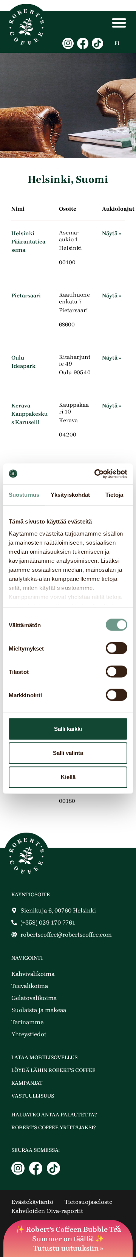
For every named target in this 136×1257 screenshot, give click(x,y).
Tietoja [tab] (114, 494)
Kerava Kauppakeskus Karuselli (29, 414)
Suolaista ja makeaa (38, 1010)
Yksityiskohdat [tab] (70, 494)
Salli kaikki (68, 729)
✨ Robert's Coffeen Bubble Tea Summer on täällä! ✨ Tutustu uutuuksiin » (68, 1238)
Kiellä (68, 777)
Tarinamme (27, 1022)
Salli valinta (68, 753)
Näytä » (111, 233)
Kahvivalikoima (32, 973)
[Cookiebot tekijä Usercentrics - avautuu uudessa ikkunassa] (96, 474)
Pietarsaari (26, 295)
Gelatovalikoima (34, 997)
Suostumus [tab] (24, 494)
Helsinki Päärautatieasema (28, 241)
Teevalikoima (29, 985)
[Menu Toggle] (119, 22)
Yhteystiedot (28, 1034)
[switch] (116, 648)
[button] (118, 1227)
